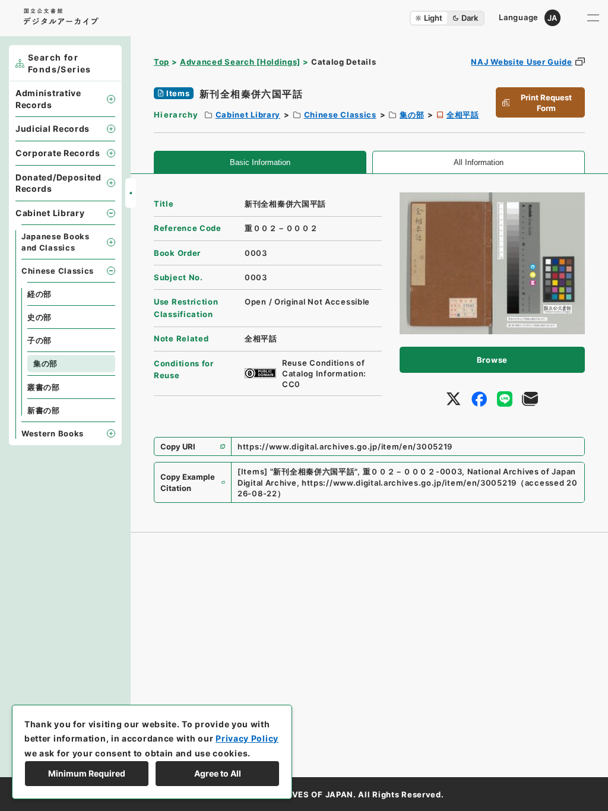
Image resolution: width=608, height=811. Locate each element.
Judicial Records (52, 128)
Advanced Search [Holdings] (240, 61)
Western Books (52, 433)
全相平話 (462, 114)
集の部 (412, 114)
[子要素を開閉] (111, 99)
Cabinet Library (248, 114)
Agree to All (217, 773)
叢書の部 (43, 387)
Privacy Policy (247, 738)
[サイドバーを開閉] (130, 193)
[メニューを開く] (593, 18)
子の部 (39, 340)
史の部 (39, 317)
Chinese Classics (340, 114)
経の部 (39, 294)
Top (161, 61)
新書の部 (43, 410)
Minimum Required (86, 773)
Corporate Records (57, 153)
